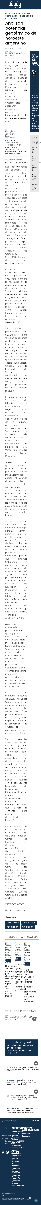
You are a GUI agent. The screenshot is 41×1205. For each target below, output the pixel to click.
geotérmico (13, 923)
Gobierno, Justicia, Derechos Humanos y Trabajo (16, 1179)
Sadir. (9, 1043)
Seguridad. (11, 1108)
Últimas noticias (35, 1130)
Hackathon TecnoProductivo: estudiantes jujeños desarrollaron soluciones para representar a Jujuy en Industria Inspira (15, 147)
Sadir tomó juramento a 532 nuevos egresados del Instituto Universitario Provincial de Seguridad (22, 1110)
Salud (14, 1150)
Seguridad (16, 1156)
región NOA (12, 927)
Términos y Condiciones (8, 1193)
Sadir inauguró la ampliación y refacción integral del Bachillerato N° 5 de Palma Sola (20, 1048)
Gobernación (17, 1131)
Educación (16, 1153)
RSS (3, 1196)
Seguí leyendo (10, 137)
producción (29, 923)
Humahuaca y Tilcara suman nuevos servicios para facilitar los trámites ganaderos (21, 977)
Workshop (27, 927)
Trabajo (15, 1139)
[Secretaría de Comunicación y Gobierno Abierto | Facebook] (3, 1152)
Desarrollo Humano (16, 1164)
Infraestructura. (13, 1080)
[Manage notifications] (36, 1200)
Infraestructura (18, 1148)
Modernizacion (18, 1186)
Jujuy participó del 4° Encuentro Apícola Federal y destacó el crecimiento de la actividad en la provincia (30, 985)
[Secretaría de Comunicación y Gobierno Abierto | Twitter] (7, 1152)
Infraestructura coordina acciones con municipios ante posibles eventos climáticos (22, 1082)
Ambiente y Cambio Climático (16, 1170)
